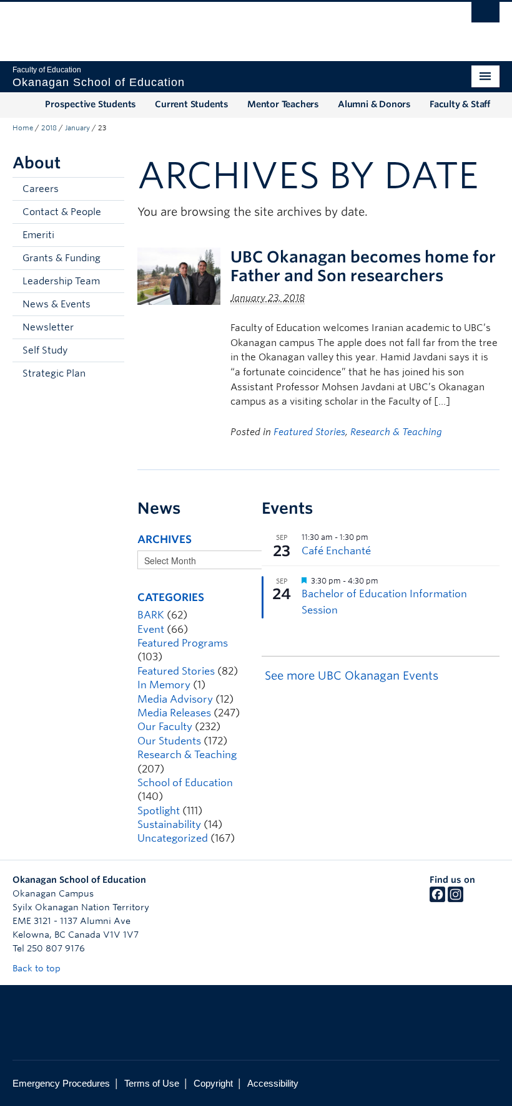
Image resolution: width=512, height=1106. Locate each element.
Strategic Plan (54, 373)
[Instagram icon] (455, 899)
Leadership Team (61, 281)
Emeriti (38, 235)
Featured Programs (182, 643)
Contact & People (61, 212)
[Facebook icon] (437, 899)
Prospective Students (90, 104)
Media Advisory (175, 699)
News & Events (56, 304)
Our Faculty (164, 727)
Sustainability (169, 824)
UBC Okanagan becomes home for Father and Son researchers (363, 266)
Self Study (44, 350)
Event (150, 629)
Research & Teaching (396, 432)
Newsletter (48, 327)
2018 (49, 127)
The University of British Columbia (219, 25)
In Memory (163, 685)
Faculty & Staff (460, 104)
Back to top (37, 968)
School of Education (185, 783)
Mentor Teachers (283, 104)
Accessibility (272, 1083)
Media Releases (174, 713)
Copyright (213, 1083)
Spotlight (158, 811)
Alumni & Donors (374, 104)
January (77, 127)
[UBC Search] (485, 15)
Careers (40, 189)
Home (22, 127)
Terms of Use (151, 1083)
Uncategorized (172, 838)
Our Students (169, 741)
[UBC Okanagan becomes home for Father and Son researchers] (178, 275)
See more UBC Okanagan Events (351, 675)
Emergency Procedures (61, 1083)
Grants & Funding (61, 258)
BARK (150, 615)
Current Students (192, 104)
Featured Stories (309, 432)
